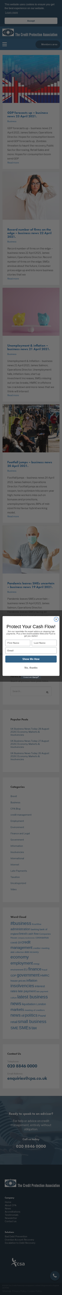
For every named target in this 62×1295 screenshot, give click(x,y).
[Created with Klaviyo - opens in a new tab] (31, 677)
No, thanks (30, 667)
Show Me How (30, 659)
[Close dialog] (56, 619)
